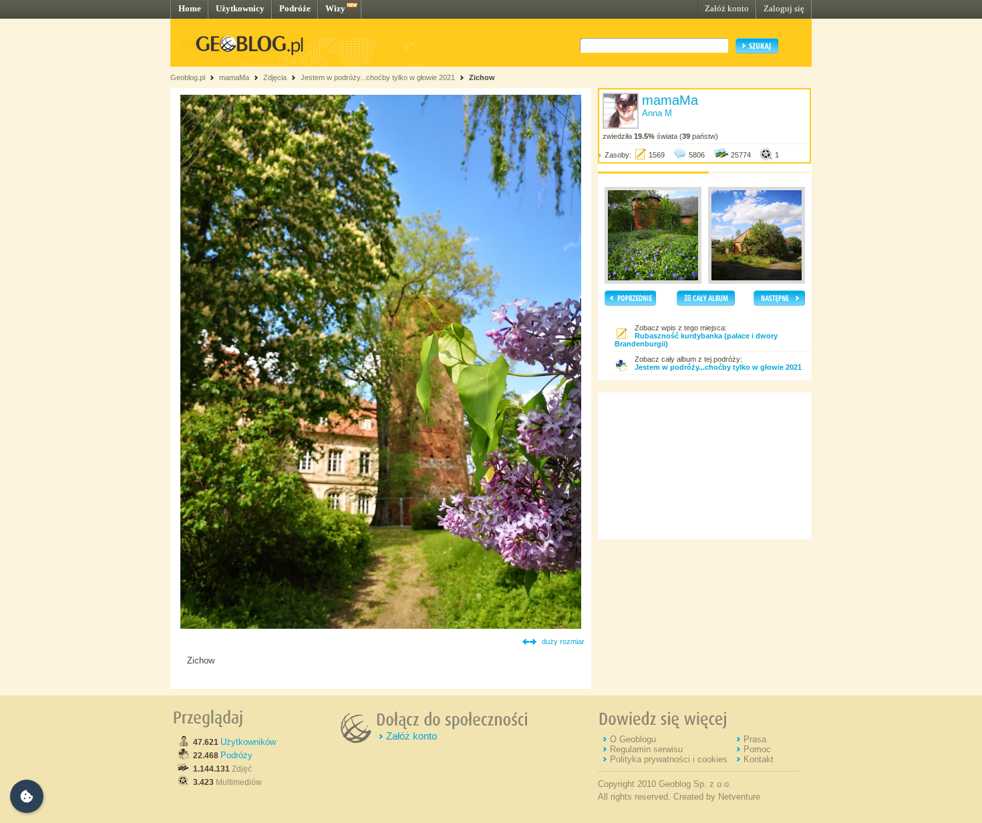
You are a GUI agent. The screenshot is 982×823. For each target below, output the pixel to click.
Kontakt (759, 759)
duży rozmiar (563, 641)
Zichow (482, 77)
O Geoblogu (633, 739)
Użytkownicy (240, 8)
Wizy (335, 8)
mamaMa (234, 77)
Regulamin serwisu (646, 749)
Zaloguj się (784, 8)
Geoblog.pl (187, 77)
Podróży (236, 755)
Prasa (755, 739)
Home (189, 8)
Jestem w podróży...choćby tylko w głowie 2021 (378, 77)
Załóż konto (727, 8)
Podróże (295, 8)
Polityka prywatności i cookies (668, 759)
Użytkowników (248, 742)
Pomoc (757, 749)
